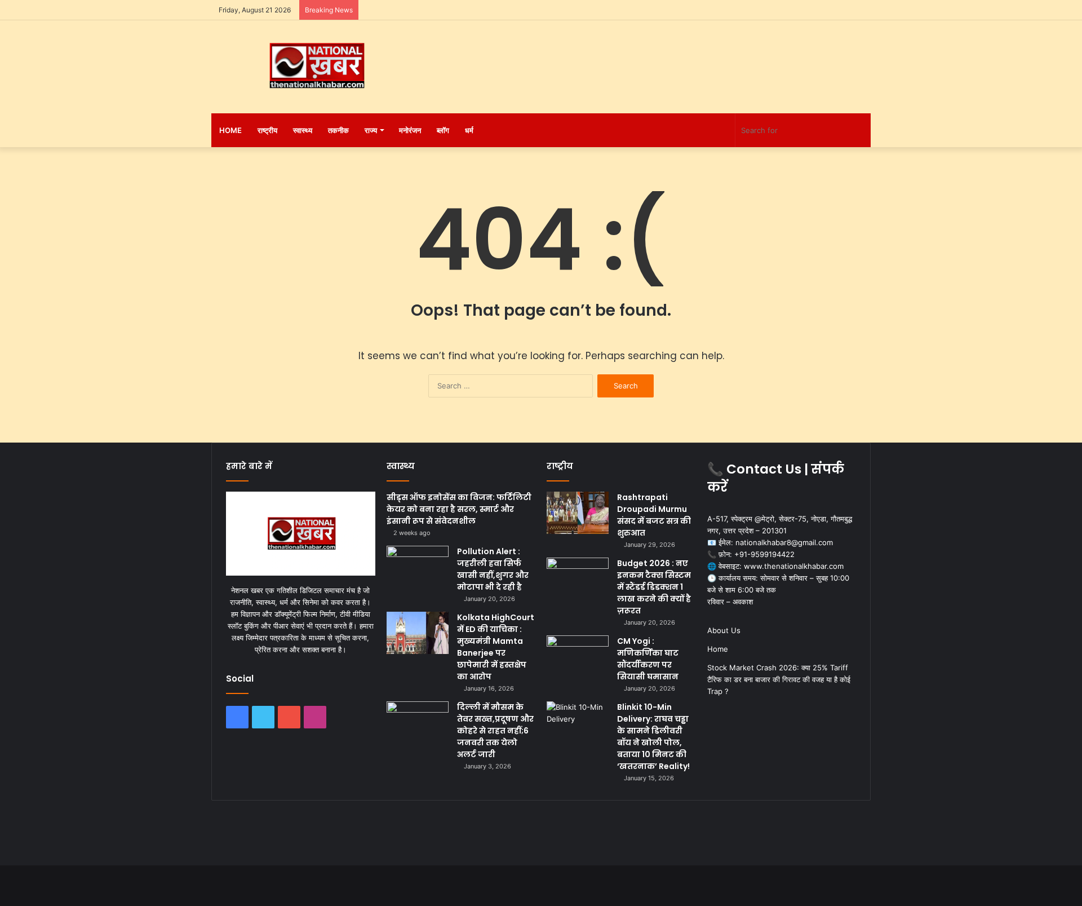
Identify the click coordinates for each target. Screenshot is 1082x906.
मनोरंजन (410, 130)
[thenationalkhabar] (315, 66)
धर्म (469, 130)
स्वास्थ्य (302, 130)
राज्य (371, 130)
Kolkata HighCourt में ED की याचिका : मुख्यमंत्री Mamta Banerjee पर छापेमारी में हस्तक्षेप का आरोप (495, 647)
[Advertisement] (654, 57)
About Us (723, 630)
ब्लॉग (443, 130)
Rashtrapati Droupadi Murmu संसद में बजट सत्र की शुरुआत (654, 515)
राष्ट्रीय (267, 130)
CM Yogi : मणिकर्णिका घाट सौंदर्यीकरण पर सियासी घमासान (648, 658)
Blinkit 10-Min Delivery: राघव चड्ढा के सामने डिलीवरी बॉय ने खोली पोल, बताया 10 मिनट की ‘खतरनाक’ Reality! (653, 736)
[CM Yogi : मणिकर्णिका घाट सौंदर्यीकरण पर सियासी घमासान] (578, 656)
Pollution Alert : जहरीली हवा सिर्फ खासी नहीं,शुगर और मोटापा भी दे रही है (493, 569)
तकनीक (338, 130)
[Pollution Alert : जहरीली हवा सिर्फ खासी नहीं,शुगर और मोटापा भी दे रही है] (418, 567)
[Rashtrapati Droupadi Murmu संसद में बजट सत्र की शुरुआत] (578, 513)
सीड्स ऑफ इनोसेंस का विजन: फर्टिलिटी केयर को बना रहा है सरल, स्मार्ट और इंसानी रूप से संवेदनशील (459, 509)
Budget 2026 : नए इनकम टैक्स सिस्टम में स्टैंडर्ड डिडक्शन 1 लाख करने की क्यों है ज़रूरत (654, 587)
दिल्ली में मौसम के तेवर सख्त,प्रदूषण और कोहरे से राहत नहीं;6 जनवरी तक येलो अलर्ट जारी (495, 730)
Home (230, 130)
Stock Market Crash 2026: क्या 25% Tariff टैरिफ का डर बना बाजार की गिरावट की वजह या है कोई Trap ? (778, 679)
